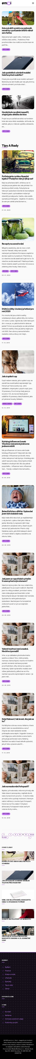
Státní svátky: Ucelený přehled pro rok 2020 (18, 310)
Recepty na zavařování (13, 243)
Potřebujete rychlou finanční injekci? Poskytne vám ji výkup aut (17, 177)
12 (26, 834)
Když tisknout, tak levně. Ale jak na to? (18, 720)
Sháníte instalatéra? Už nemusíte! (16, 919)
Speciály (5, 271)
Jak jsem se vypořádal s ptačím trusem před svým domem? (16, 579)
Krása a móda (7, 403)
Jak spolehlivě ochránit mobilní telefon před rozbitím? (16, 73)
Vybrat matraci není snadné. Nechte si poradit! (15, 649)
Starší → (31, 836)
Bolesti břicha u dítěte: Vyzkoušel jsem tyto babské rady (17, 512)
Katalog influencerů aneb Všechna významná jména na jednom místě (15, 443)
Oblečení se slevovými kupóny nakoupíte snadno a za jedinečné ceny (16, 938)
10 (20, 834)
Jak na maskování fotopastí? (15, 786)
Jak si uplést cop (9, 376)
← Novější (4, 836)
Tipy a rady (6, 49)
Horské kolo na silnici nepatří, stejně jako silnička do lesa (15, 113)
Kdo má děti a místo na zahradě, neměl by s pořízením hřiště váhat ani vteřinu (17, 30)
